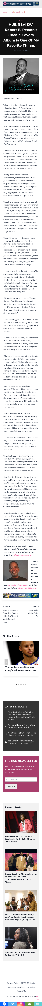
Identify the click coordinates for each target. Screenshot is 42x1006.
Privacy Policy (13, 983)
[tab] (16, 684)
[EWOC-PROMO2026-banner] (21, 595)
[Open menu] (37, 12)
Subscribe (10, 786)
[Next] (35, 662)
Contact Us (21, 991)
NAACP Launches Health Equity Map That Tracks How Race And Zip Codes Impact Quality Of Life (20, 917)
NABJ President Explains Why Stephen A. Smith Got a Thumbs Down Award (20, 839)
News (21, 20)
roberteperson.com (22, 555)
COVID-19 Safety (28, 983)
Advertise (31, 987)
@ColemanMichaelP (27, 588)
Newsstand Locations (16, 987)
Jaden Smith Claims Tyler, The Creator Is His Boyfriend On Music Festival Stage (11, 614)
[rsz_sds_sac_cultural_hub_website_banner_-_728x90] (21, 5)
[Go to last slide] (6, 662)
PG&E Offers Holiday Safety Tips (33, 611)
